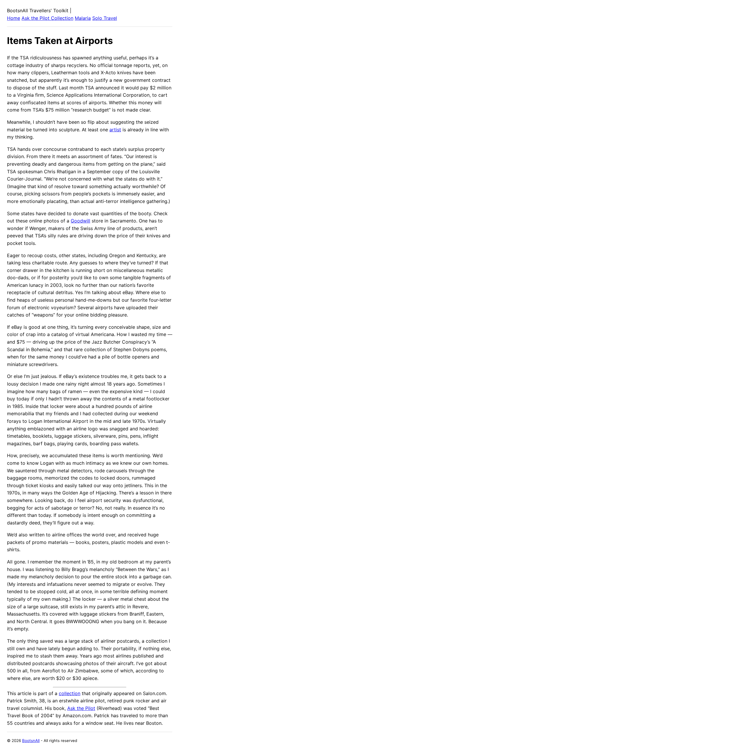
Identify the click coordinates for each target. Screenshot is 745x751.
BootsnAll (31, 740)
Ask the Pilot (81, 708)
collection (69, 693)
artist (115, 129)
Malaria (83, 18)
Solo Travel (104, 18)
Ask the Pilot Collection (47, 18)
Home (13, 18)
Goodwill (80, 221)
